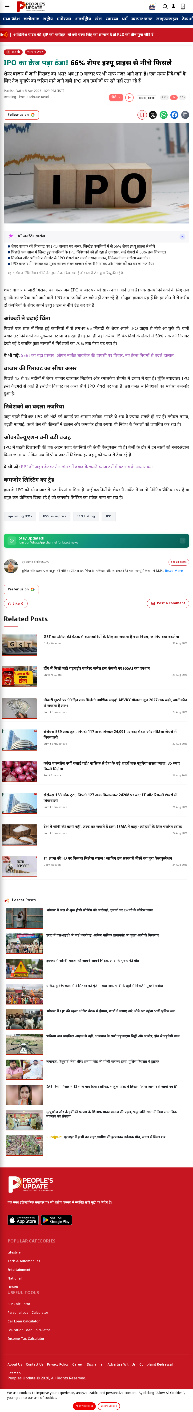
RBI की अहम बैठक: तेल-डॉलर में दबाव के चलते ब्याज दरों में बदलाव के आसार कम (87, 467)
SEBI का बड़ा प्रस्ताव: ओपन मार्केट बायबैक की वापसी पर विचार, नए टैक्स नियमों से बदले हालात (97, 356)
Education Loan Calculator (29, 1330)
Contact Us (34, 1365)
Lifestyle (14, 1252)
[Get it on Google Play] (56, 1220)
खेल (98, 19)
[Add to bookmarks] (142, 115)
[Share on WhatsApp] (164, 115)
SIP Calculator (19, 1304)
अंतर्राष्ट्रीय (83, 19)
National (15, 1278)
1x (174, 97)
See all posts (179, 562)
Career (77, 1365)
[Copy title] (185, 115)
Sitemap (14, 1373)
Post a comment (171, 603)
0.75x (164, 97)
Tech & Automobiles (24, 1261)
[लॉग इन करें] (173, 6)
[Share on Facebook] (174, 115)
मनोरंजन (64, 19)
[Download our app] (182, 6)
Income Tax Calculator (26, 1339)
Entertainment (19, 1270)
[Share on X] (153, 115)
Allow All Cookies (84, 1406)
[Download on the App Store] (23, 1220)
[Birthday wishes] (152, 6)
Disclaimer (95, 1365)
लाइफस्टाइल (167, 19)
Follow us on (18, 115)
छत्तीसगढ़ (31, 19)
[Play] (129, 97)
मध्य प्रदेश (11, 19)
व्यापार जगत (142, 19)
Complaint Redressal (156, 1365)
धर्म (125, 19)
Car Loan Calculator (24, 1321)
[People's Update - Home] (31, 6)
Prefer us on (18, 589)
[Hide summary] (182, 236)
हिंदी (114, 97)
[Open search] (165, 6)
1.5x (182, 97)
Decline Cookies (109, 1406)
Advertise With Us (122, 1365)
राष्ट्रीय (48, 19)
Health (13, 1287)
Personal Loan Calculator (28, 1313)
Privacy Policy (57, 1365)
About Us (15, 1365)
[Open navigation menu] (7, 6)
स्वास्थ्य (112, 19)
